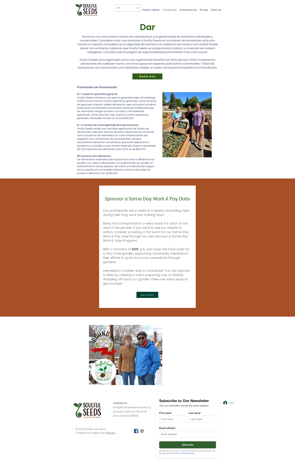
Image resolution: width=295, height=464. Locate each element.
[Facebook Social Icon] (136, 431)
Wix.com (110, 433)
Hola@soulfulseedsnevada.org (132, 407)
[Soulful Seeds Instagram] (142, 431)
